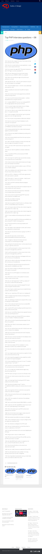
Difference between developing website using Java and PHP (20, 476)
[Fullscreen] (25, 515)
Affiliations (7, 1)
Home (2, 1)
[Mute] (24, 515)
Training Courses (5, 26)
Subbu (7, 40)
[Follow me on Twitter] (35, 551)
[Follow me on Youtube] (39, 551)
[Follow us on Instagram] (33, 551)
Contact (17, 1)
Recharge (12, 29)
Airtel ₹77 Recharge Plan (6, 511)
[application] (21, 513)
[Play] (16, 515)
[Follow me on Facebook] (31, 551)
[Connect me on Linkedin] (37, 551)
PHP (6, 32)
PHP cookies (28, 475)
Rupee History (20, 29)
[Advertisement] (21, 495)
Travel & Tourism (5, 29)
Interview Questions (24, 26)
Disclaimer (12, 1)
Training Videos (14, 26)
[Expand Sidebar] (2, 32)
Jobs (37, 26)
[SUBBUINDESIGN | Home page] (5, 6)
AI (25, 29)
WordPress (33, 26)
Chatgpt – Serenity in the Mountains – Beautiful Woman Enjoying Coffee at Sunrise (33, 540)
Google (28, 29)
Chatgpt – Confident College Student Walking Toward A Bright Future (33, 512)
